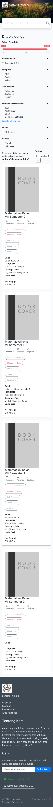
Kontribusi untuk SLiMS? (20, 785)
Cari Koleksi (42, 769)
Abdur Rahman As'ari (15, 229)
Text (7, 108)
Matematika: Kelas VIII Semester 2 (17, 215)
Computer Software (14, 117)
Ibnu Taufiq (11, 252)
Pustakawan (8, 709)
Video (7, 80)
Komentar (10, 223)
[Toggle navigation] (47, 4)
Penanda (20, 223)
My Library (10, 132)
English (8, 143)
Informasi (7, 702)
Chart (7, 114)
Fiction (8, 97)
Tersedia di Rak (12, 63)
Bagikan (30, 223)
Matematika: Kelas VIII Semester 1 (17, 471)
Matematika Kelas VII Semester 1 (17, 343)
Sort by (38, 151)
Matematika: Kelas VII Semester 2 (17, 600)
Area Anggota (9, 712)
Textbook (9, 94)
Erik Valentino (12, 240)
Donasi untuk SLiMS (18, 779)
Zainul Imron (12, 246)
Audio (7, 77)
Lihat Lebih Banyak (11, 121)
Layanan (6, 706)
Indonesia (9, 146)
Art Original (10, 111)
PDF (7, 74)
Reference (9, 91)
